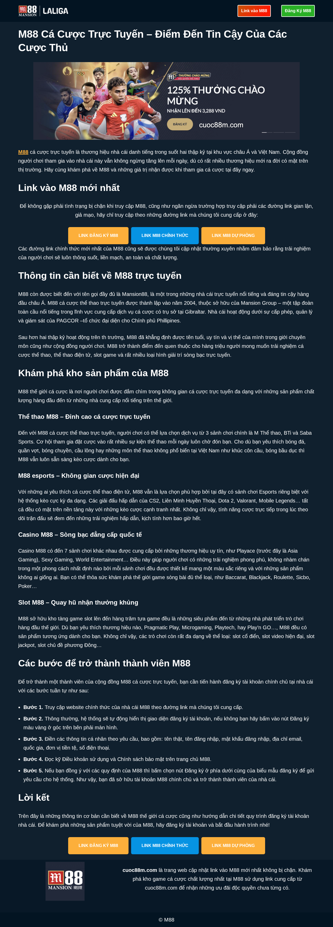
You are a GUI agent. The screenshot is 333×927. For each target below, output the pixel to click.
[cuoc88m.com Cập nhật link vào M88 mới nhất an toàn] (44, 11)
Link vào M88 (254, 11)
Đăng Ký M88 (298, 11)
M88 (23, 152)
